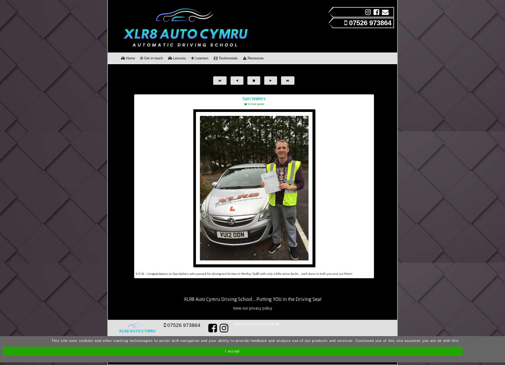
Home (130, 58)
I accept (232, 351)
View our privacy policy (252, 308)
